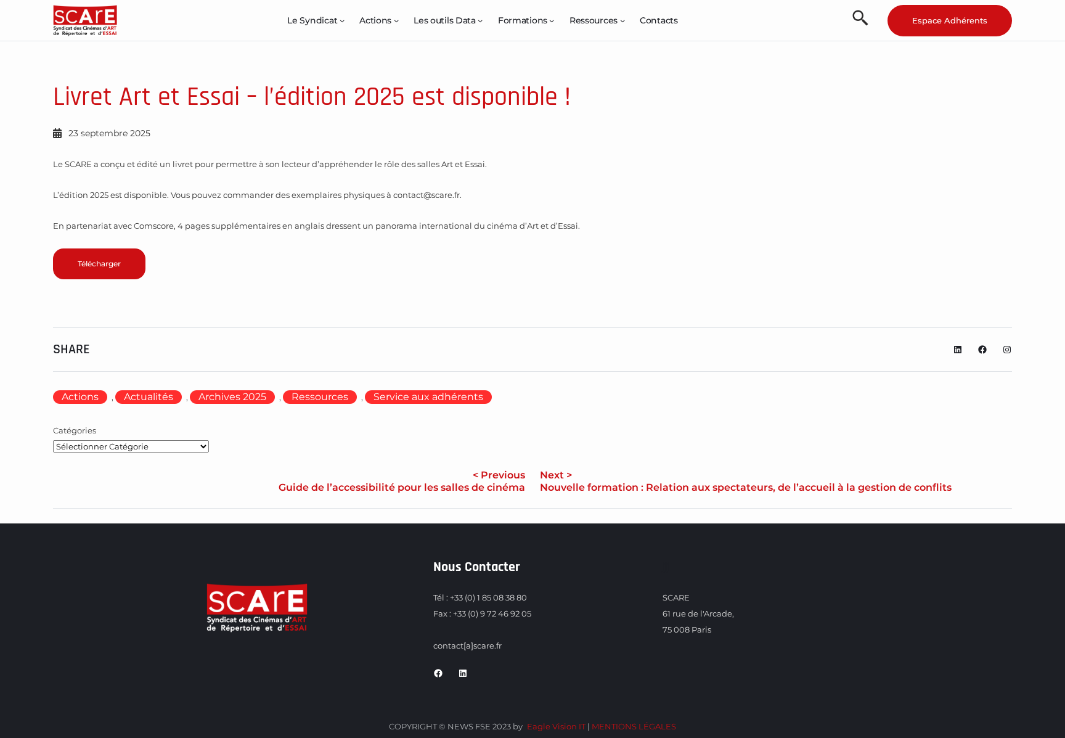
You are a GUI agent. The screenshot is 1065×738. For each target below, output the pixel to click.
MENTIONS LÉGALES (634, 726)
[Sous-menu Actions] (396, 20)
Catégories (74, 430)
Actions (80, 397)
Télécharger (99, 263)
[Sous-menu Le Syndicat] (342, 20)
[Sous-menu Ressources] (622, 20)
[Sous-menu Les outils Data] (480, 20)
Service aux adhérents (428, 397)
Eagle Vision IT (556, 726)
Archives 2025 (232, 397)
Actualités (148, 397)
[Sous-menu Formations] (551, 20)
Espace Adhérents (949, 20)
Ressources (320, 397)
